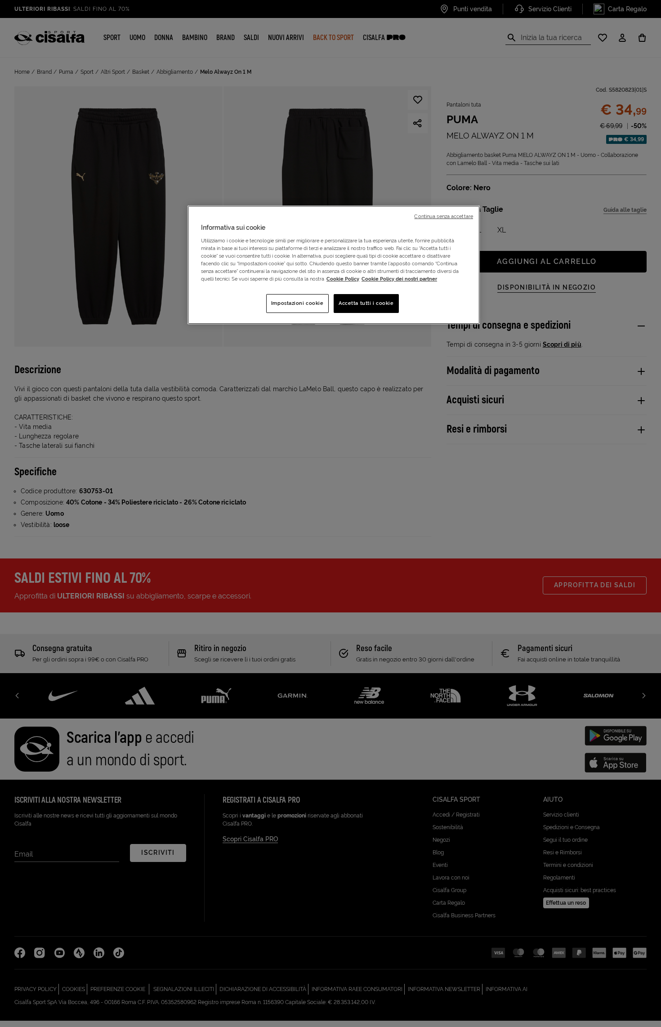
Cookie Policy (342, 279)
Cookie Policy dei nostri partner (399, 279)
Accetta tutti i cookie (366, 303)
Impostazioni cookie (297, 303)
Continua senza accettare (443, 216)
